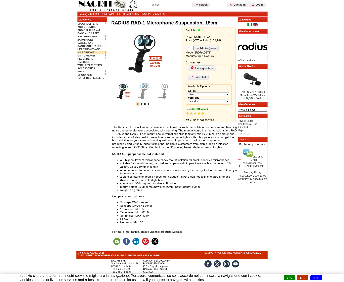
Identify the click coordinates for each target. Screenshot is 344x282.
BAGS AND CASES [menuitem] (88, 33)
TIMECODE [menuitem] (83, 62)
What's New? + (247, 66)
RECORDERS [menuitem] (85, 58)
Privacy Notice (245, 121)
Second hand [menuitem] (84, 74)
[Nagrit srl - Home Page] (109, 6)
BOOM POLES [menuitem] (85, 39)
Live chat (200, 77)
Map (240, 130)
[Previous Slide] (117, 91)
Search (203, 4)
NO (302, 278)
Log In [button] (259, 4)
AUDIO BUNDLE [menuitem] (86, 27)
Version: (193, 97)
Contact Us (244, 133)
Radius (209, 55)
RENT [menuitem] (80, 71)
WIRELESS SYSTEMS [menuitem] (89, 65)
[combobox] (171, 4)
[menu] (92, 50)
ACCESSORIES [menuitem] (86, 68)
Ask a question (204, 68)
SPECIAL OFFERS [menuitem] (87, 23)
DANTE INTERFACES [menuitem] (89, 46)
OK (289, 278)
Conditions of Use (247, 124)
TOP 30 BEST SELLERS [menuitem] (90, 78)
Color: (192, 90)
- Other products (246, 60)
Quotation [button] (239, 4)
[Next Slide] (169, 91)
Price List (243, 127)
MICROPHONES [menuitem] (86, 55)
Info (316, 278)
